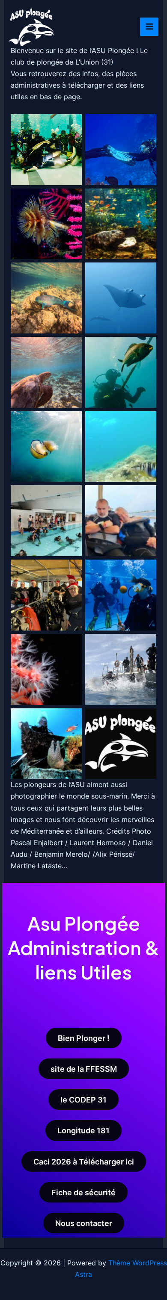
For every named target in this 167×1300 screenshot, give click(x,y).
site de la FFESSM (84, 1068)
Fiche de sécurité (83, 1192)
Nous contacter (83, 1223)
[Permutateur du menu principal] (149, 27)
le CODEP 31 (83, 1099)
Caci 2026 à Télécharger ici (83, 1161)
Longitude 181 (83, 1130)
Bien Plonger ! (84, 1038)
